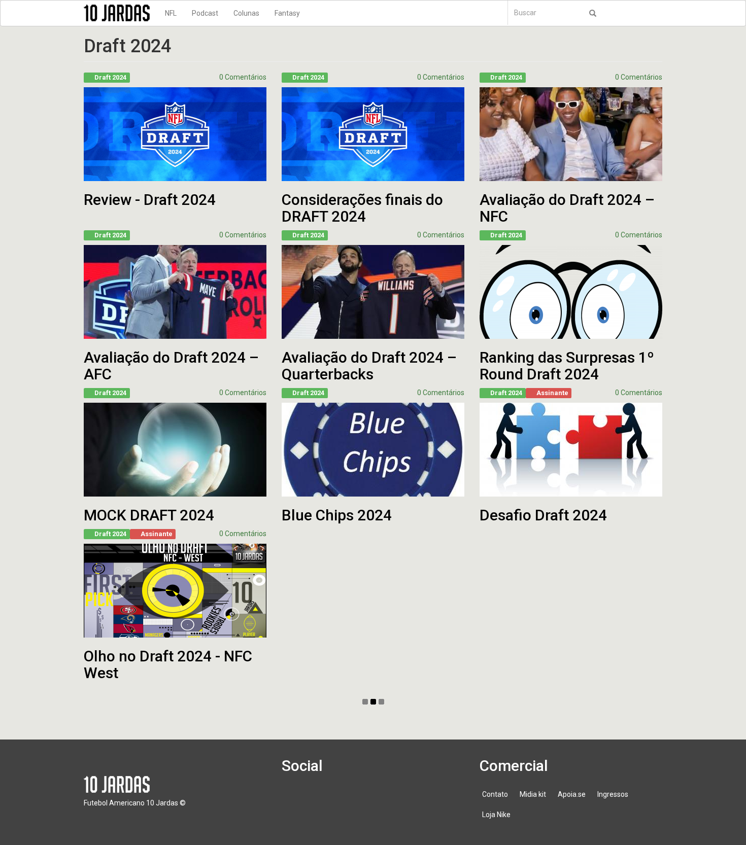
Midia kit (533, 794)
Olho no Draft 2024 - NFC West (168, 664)
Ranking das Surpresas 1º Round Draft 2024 (567, 365)
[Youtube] (353, 799)
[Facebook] (295, 799)
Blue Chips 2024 (337, 515)
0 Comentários (242, 77)
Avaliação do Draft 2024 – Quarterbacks (369, 365)
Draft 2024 (110, 77)
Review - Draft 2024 (150, 199)
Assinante (552, 393)
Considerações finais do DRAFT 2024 (362, 208)
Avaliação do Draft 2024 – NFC (567, 208)
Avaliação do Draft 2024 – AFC (171, 365)
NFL (171, 13)
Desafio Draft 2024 (543, 515)
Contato (495, 794)
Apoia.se (572, 794)
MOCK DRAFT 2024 (149, 515)
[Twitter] (324, 799)
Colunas (246, 13)
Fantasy (287, 13)
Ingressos (612, 794)
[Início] (120, 13)
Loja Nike (496, 815)
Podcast (205, 13)
